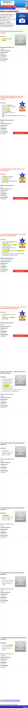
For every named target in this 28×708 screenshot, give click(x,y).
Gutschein (6, 386)
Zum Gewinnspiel (19, 133)
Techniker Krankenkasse (6, 259)
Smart (11, 241)
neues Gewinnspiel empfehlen (15, 705)
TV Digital (3, 655)
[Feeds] (26, 6)
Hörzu (2, 460)
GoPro (4, 244)
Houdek (2, 395)
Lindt (5, 181)
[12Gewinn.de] (5, 7)
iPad (7, 247)
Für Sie (2, 324)
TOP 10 (14, 6)
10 (18, 700)
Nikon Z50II (6, 515)
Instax (4, 317)
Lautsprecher (20, 250)
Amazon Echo (6, 250)
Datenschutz (24, 705)
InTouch (2, 49)
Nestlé (2, 121)
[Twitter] (26, 4)
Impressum (25, 707)
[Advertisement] (14, 77)
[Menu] (2, 7)
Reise (9, 105)
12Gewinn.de (6, 705)
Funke (2, 525)
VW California (6, 385)
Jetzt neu (9, 6)
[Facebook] (26, 1)
